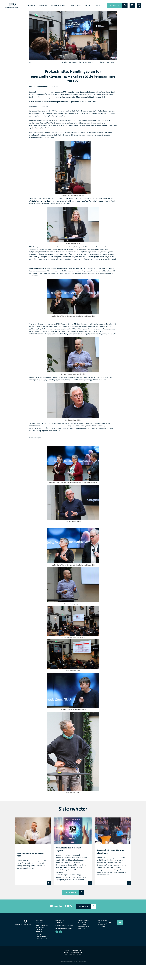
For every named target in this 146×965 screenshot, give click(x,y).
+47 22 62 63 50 (60, 923)
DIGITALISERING (41, 936)
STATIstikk (39, 923)
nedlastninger (41, 939)
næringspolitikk (58, 5)
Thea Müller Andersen (41, 87)
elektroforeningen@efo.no (64, 925)
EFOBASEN (31, 5)
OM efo (38, 934)
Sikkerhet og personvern (73, 952)
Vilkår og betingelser (73, 950)
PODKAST (98, 5)
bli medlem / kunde (40, 928)
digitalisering (75, 5)
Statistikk (43, 5)
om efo (87, 5)
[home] (12, 5)
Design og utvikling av (73, 962)
